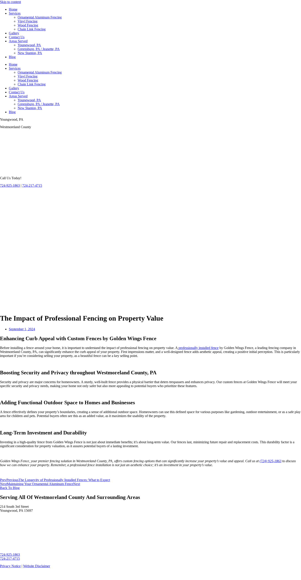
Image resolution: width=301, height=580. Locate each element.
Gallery (14, 33)
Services (14, 13)
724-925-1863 (10, 185)
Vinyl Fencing (27, 21)
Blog (12, 57)
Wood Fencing (28, 25)
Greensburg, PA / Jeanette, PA (39, 49)
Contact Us (16, 37)
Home (13, 9)
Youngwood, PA (29, 45)
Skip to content (10, 2)
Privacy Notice (10, 566)
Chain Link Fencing (32, 29)
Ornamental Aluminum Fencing (40, 17)
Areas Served (18, 41)
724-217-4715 (32, 185)
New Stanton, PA (30, 53)
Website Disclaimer (36, 566)
